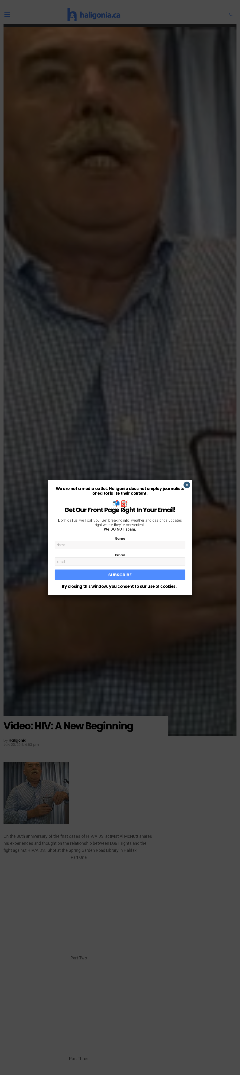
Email (120, 555)
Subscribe (120, 575)
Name (120, 538)
